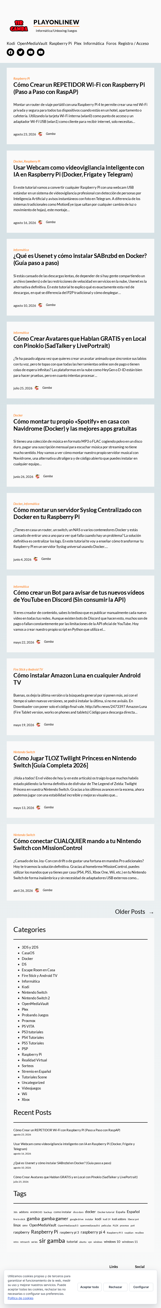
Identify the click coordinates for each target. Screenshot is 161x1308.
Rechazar (115, 1287)
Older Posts (134, 911)
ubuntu (82, 1241)
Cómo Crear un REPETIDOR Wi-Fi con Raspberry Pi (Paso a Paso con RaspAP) (79, 88)
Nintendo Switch (24, 752)
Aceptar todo (89, 1287)
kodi (98, 1219)
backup (48, 1212)
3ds (15, 1212)
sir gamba (52, 1240)
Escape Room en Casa (38, 970)
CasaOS (28, 953)
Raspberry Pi (21, 78)
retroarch (25, 1241)
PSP (25, 1049)
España (120, 1212)
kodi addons (119, 1219)
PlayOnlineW (56, 22)
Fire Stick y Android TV (28, 669)
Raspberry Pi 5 (115, 1232)
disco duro (78, 1212)
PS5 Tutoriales (33, 1043)
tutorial (72, 1241)
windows (97, 1241)
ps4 (133, 1225)
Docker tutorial (105, 1212)
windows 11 (130, 1241)
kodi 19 (106, 1219)
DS (24, 964)
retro (15, 1241)
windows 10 (112, 1241)
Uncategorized (33, 1082)
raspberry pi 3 (69, 1232)
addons (24, 1212)
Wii (24, 1094)
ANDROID (36, 1212)
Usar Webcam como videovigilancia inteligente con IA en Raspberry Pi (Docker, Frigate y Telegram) (78, 171)
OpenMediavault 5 (68, 1225)
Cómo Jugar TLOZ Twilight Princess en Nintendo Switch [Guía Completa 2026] (74, 762)
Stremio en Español (36, 1071)
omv (25, 1225)
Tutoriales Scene (34, 1077)
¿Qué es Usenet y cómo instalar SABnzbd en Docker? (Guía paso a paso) (80, 259)
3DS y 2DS (30, 947)
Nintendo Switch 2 (36, 998)
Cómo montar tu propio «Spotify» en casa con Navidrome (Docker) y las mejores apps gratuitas (75, 425)
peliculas (106, 1225)
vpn (90, 1241)
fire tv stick (19, 1219)
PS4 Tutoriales (33, 1037)
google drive (76, 1219)
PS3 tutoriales (32, 1032)
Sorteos (28, 1066)
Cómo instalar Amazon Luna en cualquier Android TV (77, 679)
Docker (18, 161)
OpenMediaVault (35, 1003)
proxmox (124, 1225)
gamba (33, 1218)
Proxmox (28, 1020)
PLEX (115, 1225)
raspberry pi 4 (93, 1232)
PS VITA (28, 1026)
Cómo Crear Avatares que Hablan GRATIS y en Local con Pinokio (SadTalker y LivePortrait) (79, 342)
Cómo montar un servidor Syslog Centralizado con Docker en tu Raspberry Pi (77, 513)
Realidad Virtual (34, 1060)
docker (90, 1211)
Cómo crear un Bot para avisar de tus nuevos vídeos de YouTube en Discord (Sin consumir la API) (78, 596)
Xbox (26, 1099)
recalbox (139, 1232)
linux (17, 1225)
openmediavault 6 (90, 1225)
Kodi (25, 987)
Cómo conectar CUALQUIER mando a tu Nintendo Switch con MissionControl (77, 844)
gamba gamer (55, 1218)
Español (133, 1211)
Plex (25, 1009)
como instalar (62, 1212)
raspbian (129, 1232)
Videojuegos (31, 1088)
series (34, 1241)
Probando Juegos (35, 1015)
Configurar (141, 1287)
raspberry (21, 1232)
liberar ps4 (133, 1219)
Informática (21, 250)
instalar (89, 1219)
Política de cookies (20, 1298)
